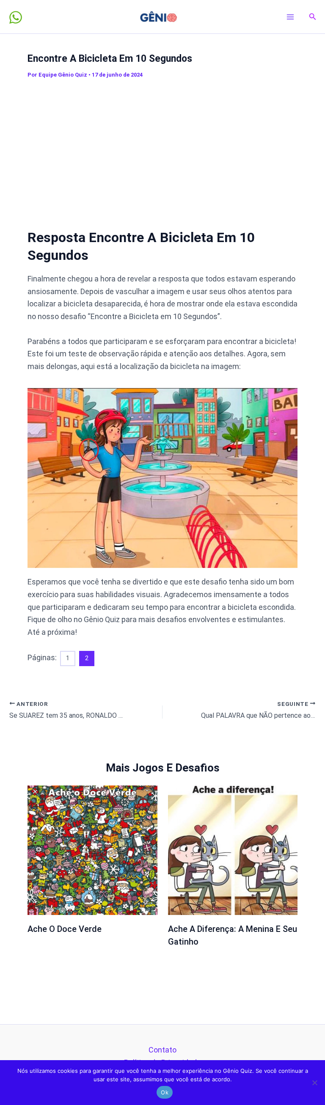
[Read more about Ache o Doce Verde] (92, 849)
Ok (164, 1092)
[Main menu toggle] (290, 17)
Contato (162, 1049)
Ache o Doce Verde (65, 929)
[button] (313, 16)
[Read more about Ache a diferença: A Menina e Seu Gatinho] (233, 849)
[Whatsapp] (15, 17)
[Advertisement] (176, 145)
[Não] (314, 1082)
